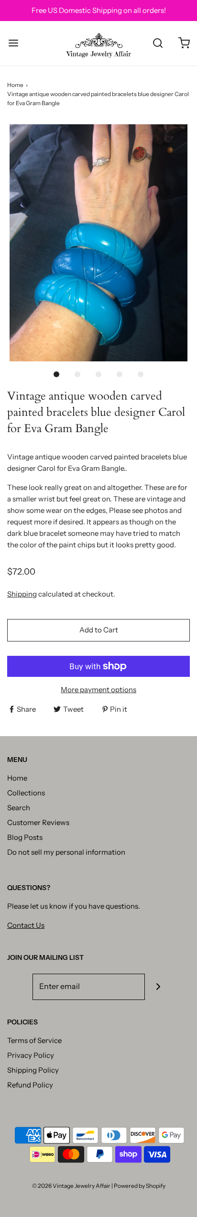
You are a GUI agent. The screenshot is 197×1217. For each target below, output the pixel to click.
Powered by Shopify (139, 1185)
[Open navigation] (13, 43)
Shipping (22, 593)
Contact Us (25, 925)
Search (18, 807)
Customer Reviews (38, 822)
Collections (26, 792)
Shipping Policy (33, 1070)
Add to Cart (98, 629)
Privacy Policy (30, 1055)
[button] (98, 242)
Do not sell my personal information (66, 852)
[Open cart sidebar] (184, 43)
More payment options (98, 689)
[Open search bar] (157, 43)
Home (15, 84)
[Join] (158, 987)
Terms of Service (34, 1040)
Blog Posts (25, 837)
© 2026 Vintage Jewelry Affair (71, 1185)
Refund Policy (30, 1084)
